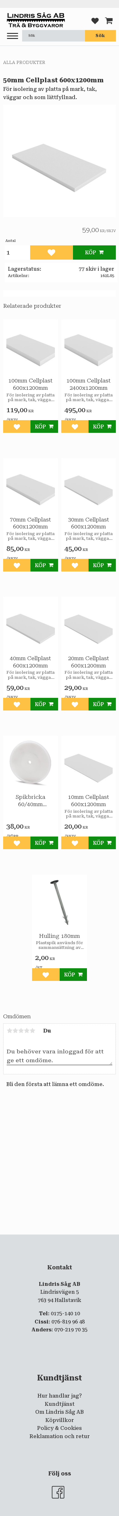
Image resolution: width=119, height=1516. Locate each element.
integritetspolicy (63, 1240)
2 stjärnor (15, 1030)
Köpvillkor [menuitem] (59, 1420)
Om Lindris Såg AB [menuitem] (59, 1412)
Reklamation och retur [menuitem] (60, 1436)
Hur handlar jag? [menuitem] (59, 1396)
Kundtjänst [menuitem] (60, 1404)
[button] (12, 36)
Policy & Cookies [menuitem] (59, 1428)
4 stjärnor (27, 1030)
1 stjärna (9, 1030)
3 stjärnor (21, 1030)
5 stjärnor (32, 1030)
